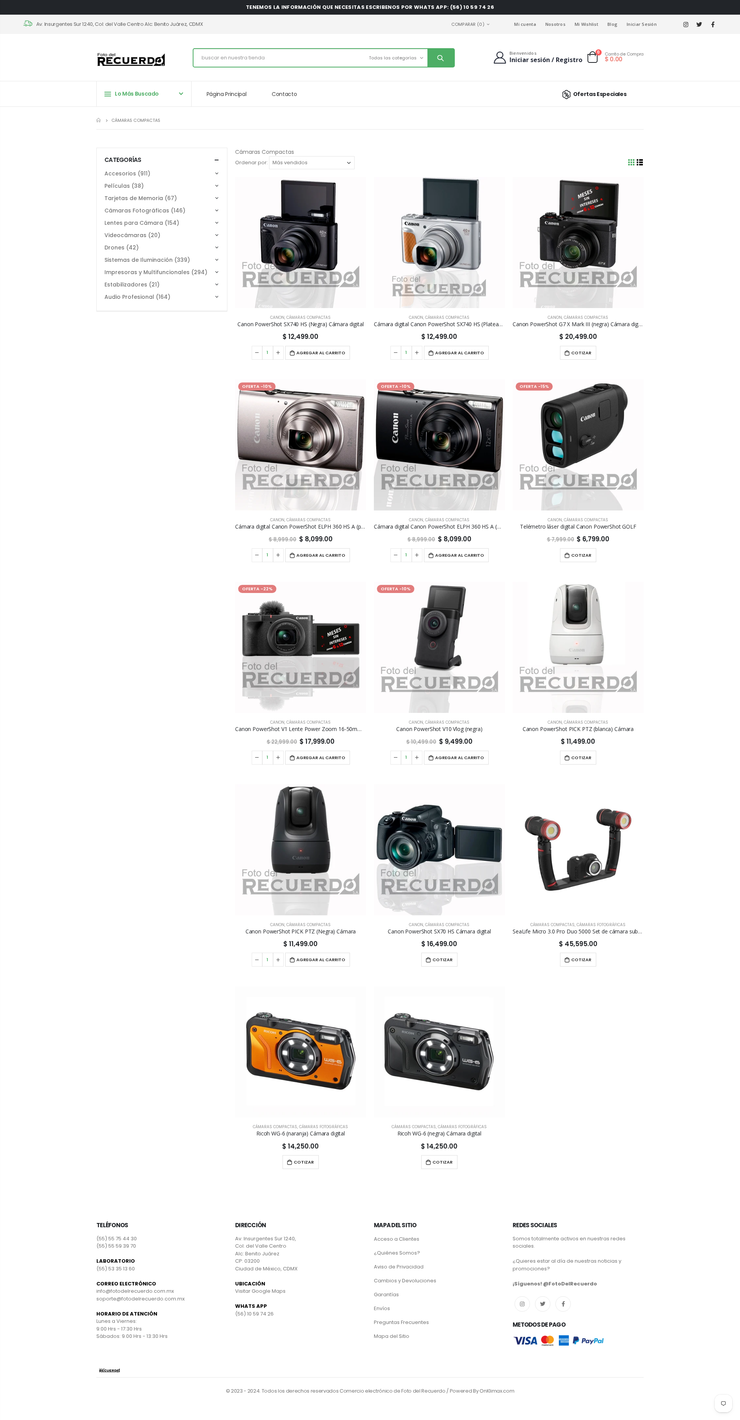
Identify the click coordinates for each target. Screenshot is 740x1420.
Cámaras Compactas (308, 317)
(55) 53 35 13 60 (115, 1268)
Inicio (99, 120)
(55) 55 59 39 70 (116, 1246)
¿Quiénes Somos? (397, 1253)
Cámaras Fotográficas (601, 925)
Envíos (382, 1308)
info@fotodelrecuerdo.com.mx (135, 1291)
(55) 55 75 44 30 (116, 1238)
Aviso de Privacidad (399, 1266)
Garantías (386, 1294)
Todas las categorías (393, 58)
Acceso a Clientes (396, 1239)
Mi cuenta (525, 24)
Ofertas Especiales (599, 94)
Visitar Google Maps (260, 1291)
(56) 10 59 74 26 (254, 1313)
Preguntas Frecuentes (401, 1322)
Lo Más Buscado (137, 94)
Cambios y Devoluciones (405, 1280)
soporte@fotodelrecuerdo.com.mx (140, 1298)
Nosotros (555, 24)
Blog (612, 24)
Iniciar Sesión (642, 24)
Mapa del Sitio (391, 1336)
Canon (277, 317)
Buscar (440, 58)
